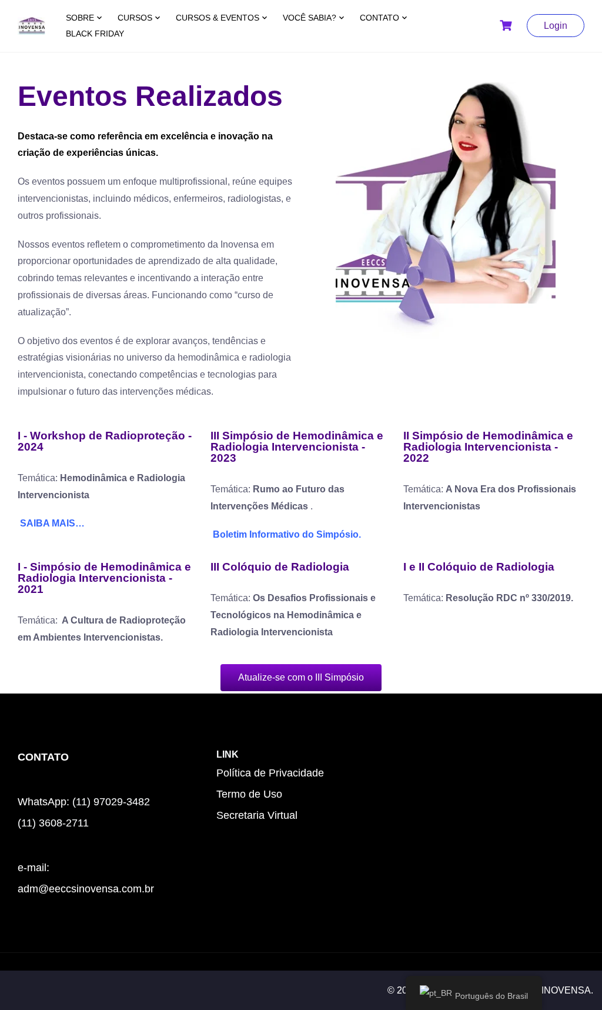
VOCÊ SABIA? (309, 17)
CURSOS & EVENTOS (217, 17)
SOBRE (80, 17)
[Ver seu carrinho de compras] (507, 25)
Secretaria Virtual (256, 815)
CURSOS (135, 17)
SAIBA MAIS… (52, 523)
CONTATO (379, 17)
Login (555, 26)
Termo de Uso (249, 794)
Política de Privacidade (270, 773)
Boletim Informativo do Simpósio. (285, 534)
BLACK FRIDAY (95, 33)
